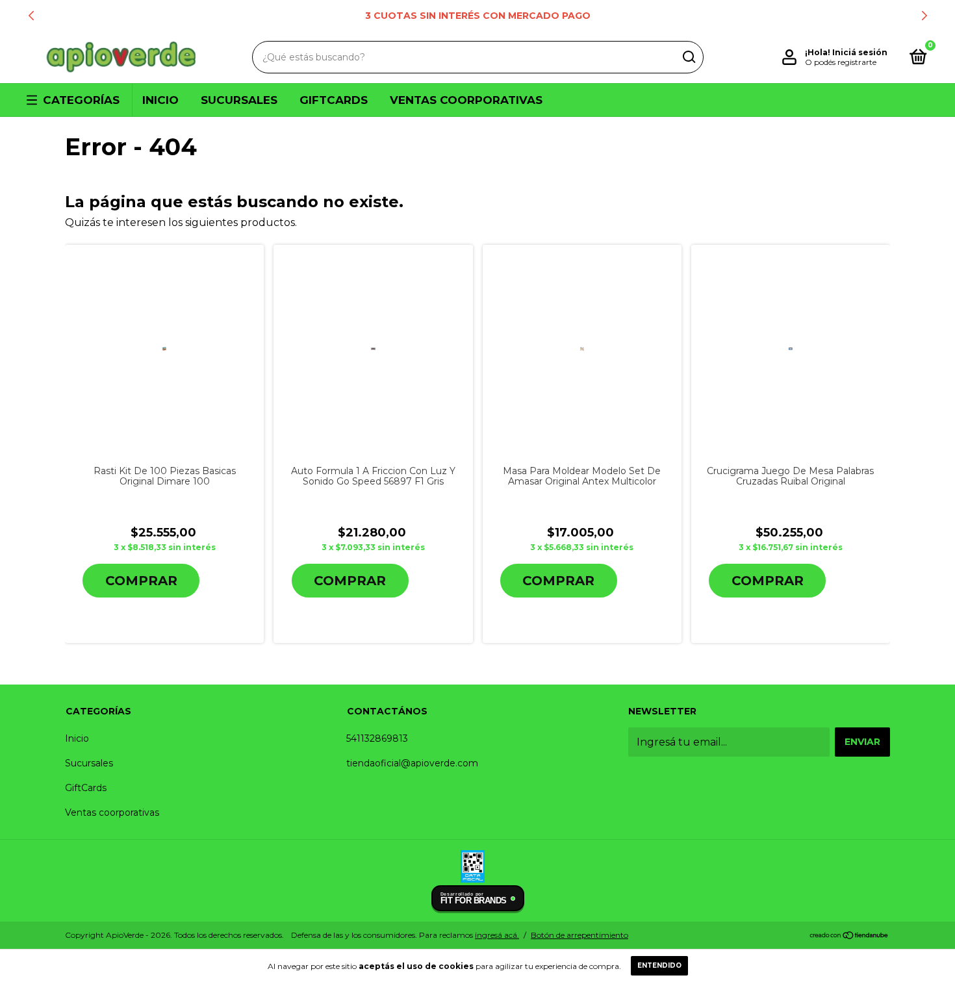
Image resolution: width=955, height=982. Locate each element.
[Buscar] (688, 57)
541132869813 (377, 738)
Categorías (81, 100)
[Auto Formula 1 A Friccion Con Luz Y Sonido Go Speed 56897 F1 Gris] (373, 348)
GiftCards (333, 100)
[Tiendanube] (849, 936)
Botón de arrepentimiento (579, 935)
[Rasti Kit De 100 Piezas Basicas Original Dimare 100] (164, 348)
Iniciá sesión (859, 52)
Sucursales (239, 100)
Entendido (659, 965)
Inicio (160, 100)
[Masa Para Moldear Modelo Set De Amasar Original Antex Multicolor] (582, 349)
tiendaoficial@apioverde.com (412, 763)
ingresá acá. (497, 935)
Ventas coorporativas (466, 100)
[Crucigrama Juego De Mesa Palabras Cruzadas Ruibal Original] (791, 349)
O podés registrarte (840, 62)
